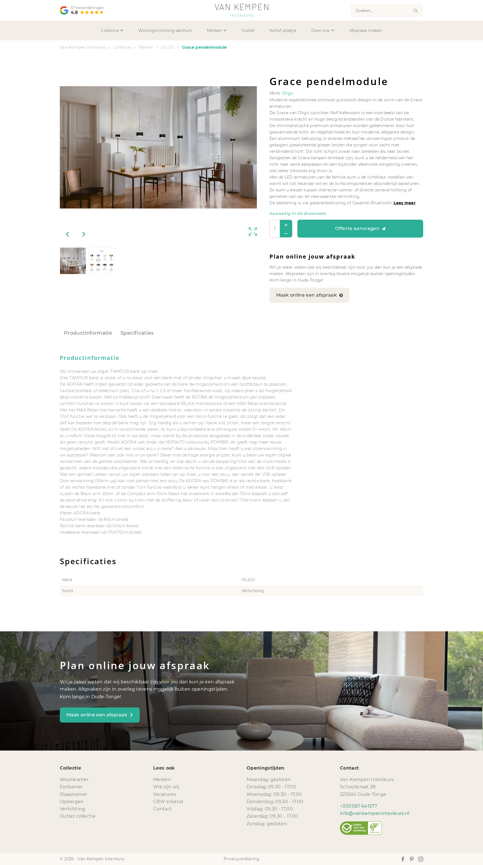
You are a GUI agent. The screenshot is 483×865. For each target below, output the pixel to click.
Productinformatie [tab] (88, 333)
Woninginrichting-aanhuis (165, 30)
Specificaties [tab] (137, 333)
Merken (214, 30)
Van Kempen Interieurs (83, 47)
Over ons (320, 30)
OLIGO (167, 47)
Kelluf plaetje (283, 30)
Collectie (110, 30)
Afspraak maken (365, 30)
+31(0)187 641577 (358, 806)
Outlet (248, 30)
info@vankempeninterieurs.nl (374, 813)
